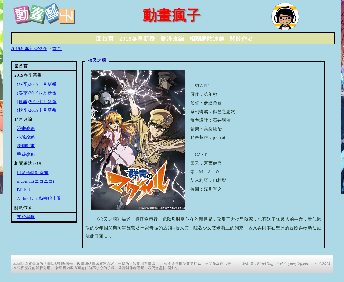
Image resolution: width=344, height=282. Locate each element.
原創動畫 (26, 145)
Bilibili (23, 190)
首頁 (57, 48)
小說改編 (26, 137)
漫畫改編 (26, 128)
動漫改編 (172, 39)
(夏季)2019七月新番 (37, 101)
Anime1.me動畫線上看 (39, 198)
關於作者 (241, 39)
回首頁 (105, 39)
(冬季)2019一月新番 (37, 84)
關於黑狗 (26, 216)
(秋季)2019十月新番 (37, 110)
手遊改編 (26, 154)
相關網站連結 (207, 39)
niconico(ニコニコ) (35, 181)
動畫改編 (23, 119)
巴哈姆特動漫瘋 (33, 172)
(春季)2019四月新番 (37, 93)
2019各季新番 (137, 39)
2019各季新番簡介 (29, 48)
